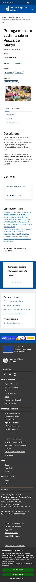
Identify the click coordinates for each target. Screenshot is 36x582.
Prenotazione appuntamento (14, 523)
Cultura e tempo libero (12, 416)
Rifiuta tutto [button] (18, 574)
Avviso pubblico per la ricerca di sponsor (17, 239)
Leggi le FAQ (9, 529)
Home (4, 17)
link (8, 565)
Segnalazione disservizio (13, 526)
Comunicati (8, 468)
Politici (7, 397)
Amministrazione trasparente (15, 546)
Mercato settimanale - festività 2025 (16, 214)
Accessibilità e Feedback (13, 536)
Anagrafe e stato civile (12, 413)
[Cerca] (32, 9)
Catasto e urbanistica (12, 426)
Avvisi (18, 17)
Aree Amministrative (12, 387)
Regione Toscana (8, 2)
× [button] (33, 549)
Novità (11, 17)
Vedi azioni (17, 64)
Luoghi (7, 480)
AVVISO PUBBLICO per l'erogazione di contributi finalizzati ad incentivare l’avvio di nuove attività (18, 224)
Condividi (7, 64)
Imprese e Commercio (12, 422)
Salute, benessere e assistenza (15, 451)
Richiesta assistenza (11, 533)
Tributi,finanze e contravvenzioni (16, 445)
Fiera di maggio (9, 241)
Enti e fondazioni (10, 393)
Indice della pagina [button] (13, 108)
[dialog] (18, 565)
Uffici (6, 390)
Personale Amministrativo (13, 400)
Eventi (7, 483)
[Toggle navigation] (4, 8)
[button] (18, 579)
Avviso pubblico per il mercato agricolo (17, 219)
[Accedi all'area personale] (28, 2)
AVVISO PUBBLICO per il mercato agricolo (18, 212)
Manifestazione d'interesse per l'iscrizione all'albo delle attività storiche (18, 230)
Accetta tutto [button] (18, 570)
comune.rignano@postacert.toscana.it (18, 511)
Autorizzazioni (9, 455)
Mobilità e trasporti (11, 429)
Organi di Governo (11, 384)
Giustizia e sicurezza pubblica (14, 442)
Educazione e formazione (13, 439)
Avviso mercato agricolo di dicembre (16, 217)
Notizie (7, 465)
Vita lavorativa (9, 419)
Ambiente (8, 448)
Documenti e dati (10, 403)
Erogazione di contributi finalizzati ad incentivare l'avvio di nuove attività (16, 235)
